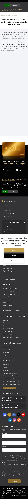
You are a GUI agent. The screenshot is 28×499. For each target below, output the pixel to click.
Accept (14, 250)
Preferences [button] (18, 245)
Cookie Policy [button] (7, 243)
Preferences (14, 260)
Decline (14, 255)
